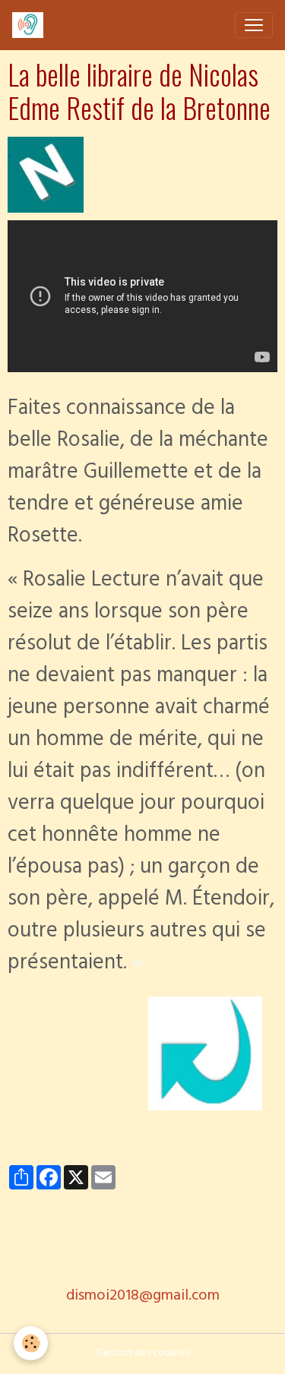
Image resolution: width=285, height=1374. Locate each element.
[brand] (30, 25)
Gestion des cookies (142, 1354)
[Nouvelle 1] (46, 176)
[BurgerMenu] (254, 25)
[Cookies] (31, 1343)
